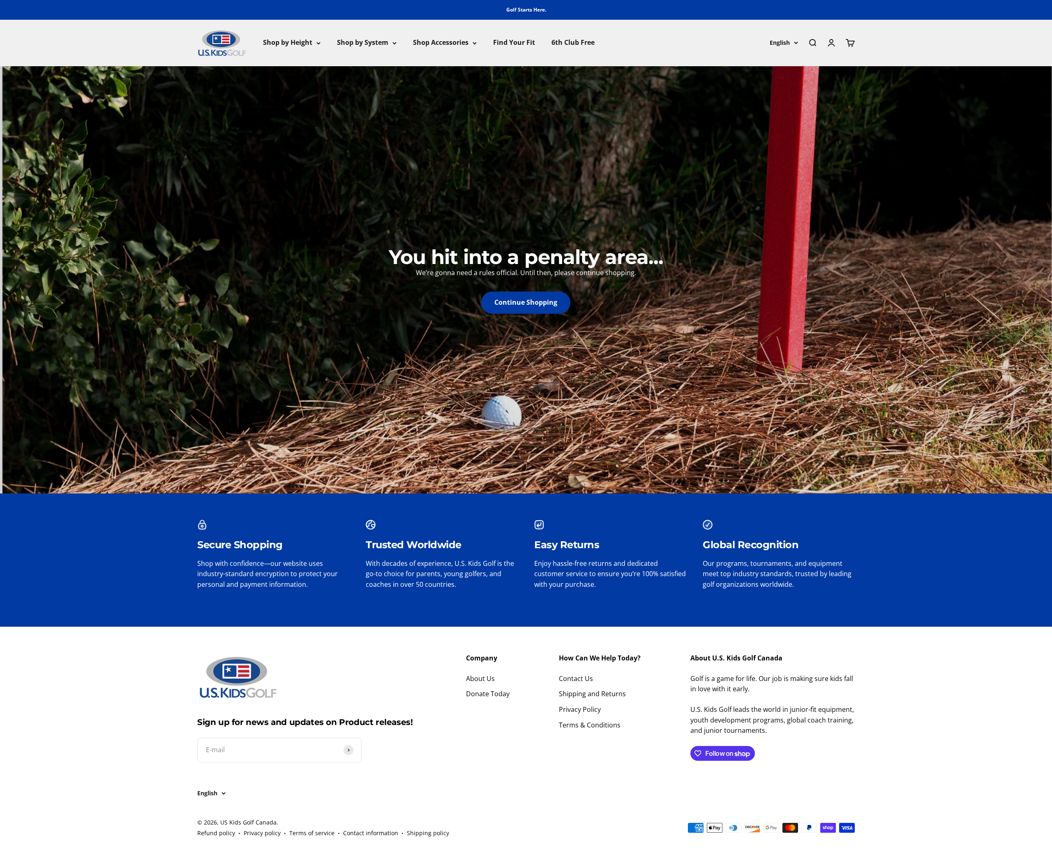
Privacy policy (262, 833)
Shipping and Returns (592, 693)
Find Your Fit (514, 42)
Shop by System (362, 42)
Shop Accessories (440, 42)
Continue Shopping (525, 302)
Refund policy (216, 833)
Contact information (370, 833)
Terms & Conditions (590, 725)
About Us (480, 678)
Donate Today (488, 693)
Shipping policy (428, 833)
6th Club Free (573, 42)
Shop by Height (287, 42)
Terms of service (312, 833)
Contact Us (576, 678)
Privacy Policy (580, 709)
